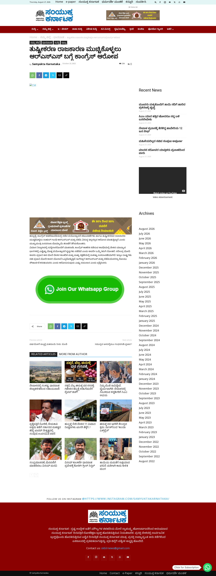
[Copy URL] (66, 75)
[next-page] (36, 475)
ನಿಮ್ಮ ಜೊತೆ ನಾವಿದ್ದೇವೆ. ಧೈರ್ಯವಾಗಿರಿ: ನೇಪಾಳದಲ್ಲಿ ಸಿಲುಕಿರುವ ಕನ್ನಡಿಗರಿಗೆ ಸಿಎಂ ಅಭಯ (113, 390)
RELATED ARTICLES (43, 355)
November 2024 (149, 331)
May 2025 (145, 302)
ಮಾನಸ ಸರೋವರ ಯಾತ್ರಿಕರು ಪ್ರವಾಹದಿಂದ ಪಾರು (162, 152)
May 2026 (145, 244)
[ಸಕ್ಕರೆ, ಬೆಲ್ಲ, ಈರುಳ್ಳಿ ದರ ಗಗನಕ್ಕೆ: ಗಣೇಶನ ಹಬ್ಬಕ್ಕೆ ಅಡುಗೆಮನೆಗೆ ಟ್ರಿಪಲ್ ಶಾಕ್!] (81, 372)
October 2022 (147, 452)
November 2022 (149, 447)
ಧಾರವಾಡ (58, 38)
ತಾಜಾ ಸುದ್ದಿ (77, 29)
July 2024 (144, 350)
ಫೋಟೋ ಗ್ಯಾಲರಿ (155, 29)
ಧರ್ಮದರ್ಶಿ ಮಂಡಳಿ (112, 2)
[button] (155, 2)
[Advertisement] (162, 59)
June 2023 (145, 413)
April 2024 (145, 365)
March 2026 (146, 253)
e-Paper (127, 573)
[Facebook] (160, 2)
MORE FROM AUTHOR (73, 355)
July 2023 (144, 408)
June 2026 (145, 239)
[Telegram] (46, 75)
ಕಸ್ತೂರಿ (129, 2)
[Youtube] (184, 2)
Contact (115, 573)
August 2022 (147, 462)
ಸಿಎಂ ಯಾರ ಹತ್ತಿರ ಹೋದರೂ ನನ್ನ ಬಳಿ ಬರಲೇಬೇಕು (159, 118)
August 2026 (147, 229)
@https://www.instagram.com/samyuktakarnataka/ (125, 498)
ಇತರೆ (169, 29)
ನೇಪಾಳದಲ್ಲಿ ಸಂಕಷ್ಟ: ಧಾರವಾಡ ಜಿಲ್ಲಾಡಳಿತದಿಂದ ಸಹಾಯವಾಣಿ (45, 387)
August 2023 (147, 404)
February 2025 (148, 316)
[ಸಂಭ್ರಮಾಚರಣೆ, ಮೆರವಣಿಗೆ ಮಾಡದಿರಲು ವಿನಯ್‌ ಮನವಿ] (46, 449)
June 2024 (145, 355)
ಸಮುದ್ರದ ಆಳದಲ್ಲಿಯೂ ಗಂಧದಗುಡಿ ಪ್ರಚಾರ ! (113, 344)
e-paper (71, 2)
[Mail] (170, 2)
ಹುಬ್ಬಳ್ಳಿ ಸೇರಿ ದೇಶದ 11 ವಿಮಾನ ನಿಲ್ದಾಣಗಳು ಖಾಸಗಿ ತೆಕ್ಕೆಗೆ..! (80, 425)
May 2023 (145, 418)
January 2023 (147, 437)
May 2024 (145, 360)
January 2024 (147, 379)
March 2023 (146, 428)
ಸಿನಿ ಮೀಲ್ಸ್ (105, 29)
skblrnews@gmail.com (115, 549)
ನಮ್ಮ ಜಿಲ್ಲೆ (46, 29)
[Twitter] (174, 2)
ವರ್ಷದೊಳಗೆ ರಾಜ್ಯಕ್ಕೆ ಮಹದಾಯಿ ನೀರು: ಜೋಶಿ (48, 344)
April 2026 (145, 249)
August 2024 (147, 345)
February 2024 (148, 374)
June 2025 (145, 297)
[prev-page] (31, 475)
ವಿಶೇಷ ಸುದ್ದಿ (91, 29)
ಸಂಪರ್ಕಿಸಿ (141, 2)
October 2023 (147, 394)
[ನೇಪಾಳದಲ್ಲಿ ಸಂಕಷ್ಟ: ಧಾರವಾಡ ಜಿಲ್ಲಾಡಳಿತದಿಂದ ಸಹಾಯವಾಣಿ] (46, 372)
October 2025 (147, 278)
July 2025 (144, 292)
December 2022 (149, 442)
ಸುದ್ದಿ (34, 29)
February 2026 (148, 258)
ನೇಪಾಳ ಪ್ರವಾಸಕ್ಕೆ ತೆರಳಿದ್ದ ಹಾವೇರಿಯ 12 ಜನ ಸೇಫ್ (160, 130)
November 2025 (149, 273)
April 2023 (145, 423)
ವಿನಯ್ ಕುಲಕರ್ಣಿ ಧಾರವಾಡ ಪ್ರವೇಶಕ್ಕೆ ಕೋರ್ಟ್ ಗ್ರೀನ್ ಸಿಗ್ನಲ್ (80, 464)
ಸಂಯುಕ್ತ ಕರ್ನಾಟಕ (89, 2)
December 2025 (149, 268)
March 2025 (146, 312)
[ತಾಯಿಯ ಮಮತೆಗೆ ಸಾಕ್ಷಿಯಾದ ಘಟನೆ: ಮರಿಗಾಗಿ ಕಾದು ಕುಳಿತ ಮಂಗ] (116, 449)
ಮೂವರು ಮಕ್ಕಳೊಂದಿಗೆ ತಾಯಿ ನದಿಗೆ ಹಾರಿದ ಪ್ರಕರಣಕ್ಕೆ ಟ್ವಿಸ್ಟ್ (162, 106)
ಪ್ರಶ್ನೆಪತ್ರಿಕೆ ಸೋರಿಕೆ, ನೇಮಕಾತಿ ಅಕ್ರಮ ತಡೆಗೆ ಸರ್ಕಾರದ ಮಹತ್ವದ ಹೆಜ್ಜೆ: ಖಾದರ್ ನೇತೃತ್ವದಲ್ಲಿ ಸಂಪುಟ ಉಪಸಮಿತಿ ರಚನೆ (45, 428)
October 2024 (147, 336)
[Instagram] (165, 2)
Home (59, 2)
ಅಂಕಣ (141, 29)
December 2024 (149, 326)
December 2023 (149, 384)
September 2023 (149, 399)
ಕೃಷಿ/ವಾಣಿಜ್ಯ (119, 29)
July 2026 (144, 234)
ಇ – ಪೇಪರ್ (63, 29)
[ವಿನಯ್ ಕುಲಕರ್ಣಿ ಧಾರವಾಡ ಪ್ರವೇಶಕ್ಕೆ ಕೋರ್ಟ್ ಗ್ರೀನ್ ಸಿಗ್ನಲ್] (81, 449)
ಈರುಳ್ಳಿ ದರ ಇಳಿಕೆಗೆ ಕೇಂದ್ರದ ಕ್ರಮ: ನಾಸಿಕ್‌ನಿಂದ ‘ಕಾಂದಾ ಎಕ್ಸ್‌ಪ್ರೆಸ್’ (113, 427)
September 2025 (149, 282)
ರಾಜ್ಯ (64, 42)
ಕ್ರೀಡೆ (132, 29)
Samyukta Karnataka (46, 64)
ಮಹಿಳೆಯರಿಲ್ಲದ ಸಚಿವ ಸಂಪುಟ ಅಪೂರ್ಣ (160, 141)
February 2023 (148, 433)
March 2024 (146, 370)
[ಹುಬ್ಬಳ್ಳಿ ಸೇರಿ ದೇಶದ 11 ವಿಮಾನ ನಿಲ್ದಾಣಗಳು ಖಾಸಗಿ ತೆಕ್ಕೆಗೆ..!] (81, 411)
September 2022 (149, 457)
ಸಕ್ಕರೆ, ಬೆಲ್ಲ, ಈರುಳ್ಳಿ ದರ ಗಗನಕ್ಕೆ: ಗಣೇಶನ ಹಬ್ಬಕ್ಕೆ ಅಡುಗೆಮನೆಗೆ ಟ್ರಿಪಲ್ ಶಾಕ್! (79, 388)
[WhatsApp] (179, 2)
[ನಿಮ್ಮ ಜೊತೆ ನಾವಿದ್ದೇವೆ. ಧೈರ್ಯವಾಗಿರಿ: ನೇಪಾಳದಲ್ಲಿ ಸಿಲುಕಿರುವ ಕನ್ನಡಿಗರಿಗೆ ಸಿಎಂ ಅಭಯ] (116, 372)
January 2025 (147, 321)
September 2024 (149, 341)
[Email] (59, 75)
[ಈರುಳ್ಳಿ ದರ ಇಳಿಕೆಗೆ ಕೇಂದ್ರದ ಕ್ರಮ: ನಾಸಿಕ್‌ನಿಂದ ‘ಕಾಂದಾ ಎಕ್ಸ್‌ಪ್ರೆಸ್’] (116, 411)
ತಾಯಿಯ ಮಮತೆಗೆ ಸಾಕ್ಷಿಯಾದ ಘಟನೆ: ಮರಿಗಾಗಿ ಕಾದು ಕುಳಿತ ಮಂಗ (115, 465)
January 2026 (147, 263)
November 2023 (149, 389)
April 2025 (145, 307)
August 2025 (147, 287)
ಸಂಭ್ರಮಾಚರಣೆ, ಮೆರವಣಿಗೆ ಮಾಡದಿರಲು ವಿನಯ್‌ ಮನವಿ (43, 464)
